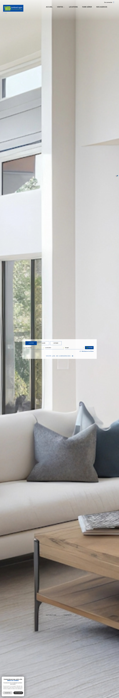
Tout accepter (18, 692)
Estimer (56, 343)
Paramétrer (8, 692)
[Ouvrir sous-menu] (64, 7)
